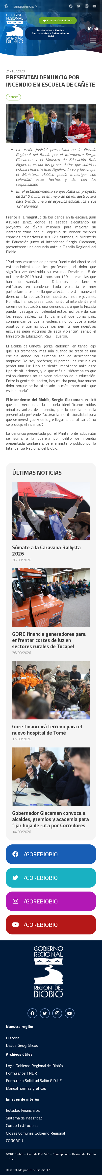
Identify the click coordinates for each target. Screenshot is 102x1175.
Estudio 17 (43, 1170)
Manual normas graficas (26, 1088)
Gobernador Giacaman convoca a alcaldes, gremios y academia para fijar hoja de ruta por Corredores (50, 819)
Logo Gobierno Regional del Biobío (34, 1066)
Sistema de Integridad (24, 1118)
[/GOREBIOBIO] (18, 854)
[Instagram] (86, 6)
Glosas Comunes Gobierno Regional (35, 1133)
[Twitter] (78, 6)
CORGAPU (14, 1141)
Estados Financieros (23, 1110)
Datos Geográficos (22, 1045)
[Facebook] (70, 6)
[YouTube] (94, 6)
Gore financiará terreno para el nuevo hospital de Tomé (47, 729)
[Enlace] (15, 28)
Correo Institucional (22, 1125)
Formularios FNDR (21, 1073)
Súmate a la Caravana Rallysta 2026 (46, 550)
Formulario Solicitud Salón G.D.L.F (34, 1080)
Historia (12, 1038)
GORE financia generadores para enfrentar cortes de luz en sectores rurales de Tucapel (49, 640)
